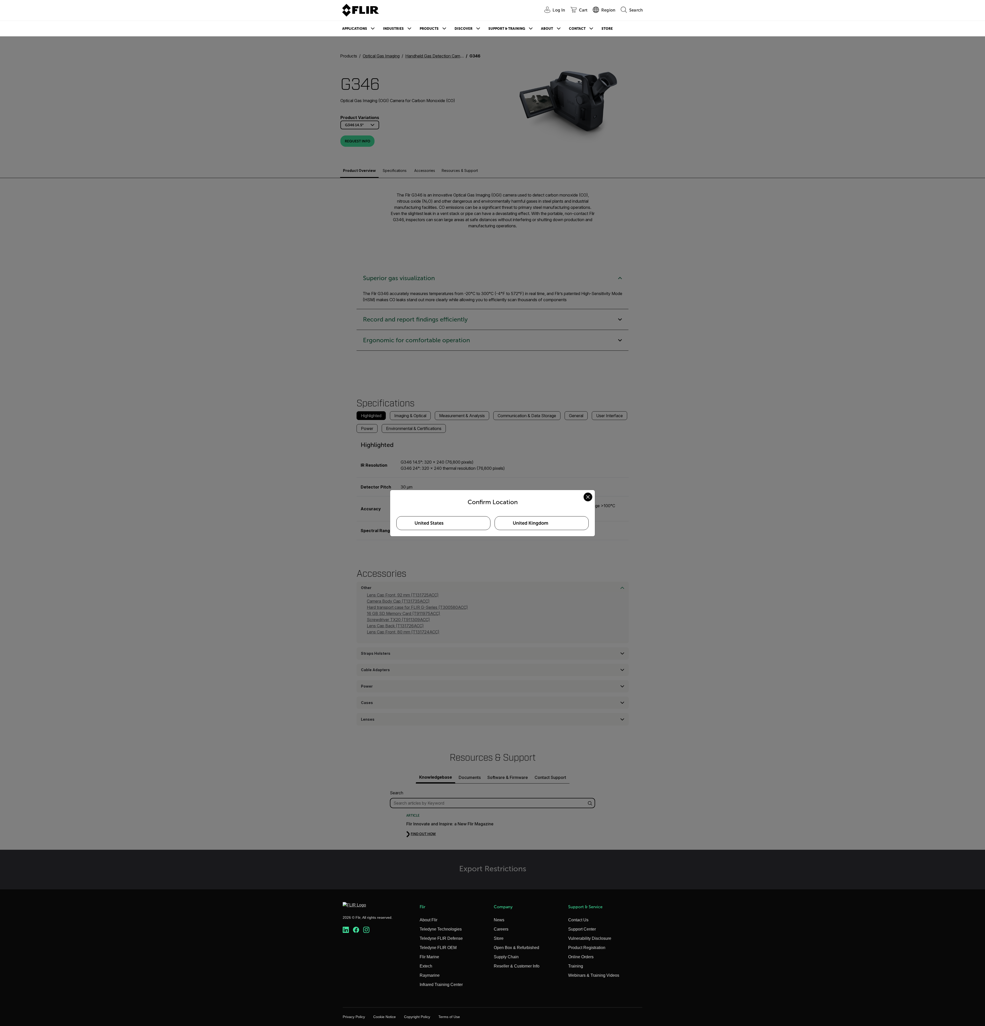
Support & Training (506, 29)
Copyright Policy (417, 1017)
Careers (501, 929)
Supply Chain (506, 957)
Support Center (582, 929)
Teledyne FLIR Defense (441, 938)
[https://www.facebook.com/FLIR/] (356, 930)
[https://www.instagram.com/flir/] (366, 930)
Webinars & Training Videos (593, 975)
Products (429, 29)
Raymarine (430, 975)
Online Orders (581, 957)
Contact (577, 29)
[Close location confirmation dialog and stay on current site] (588, 497)
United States (429, 523)
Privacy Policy (354, 1017)
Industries (393, 29)
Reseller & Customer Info (516, 966)
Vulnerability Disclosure (589, 938)
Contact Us (578, 920)
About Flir (428, 920)
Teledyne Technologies (441, 929)
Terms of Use (449, 1017)
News (499, 920)
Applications (354, 29)
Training (575, 966)
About (547, 29)
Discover (463, 29)
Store (607, 29)
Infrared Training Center (441, 984)
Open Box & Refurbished (516, 947)
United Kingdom (530, 523)
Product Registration (586, 947)
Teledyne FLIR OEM (438, 947)
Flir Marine (429, 957)
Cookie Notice (384, 1017)
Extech (426, 966)
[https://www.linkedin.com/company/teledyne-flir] (346, 930)
